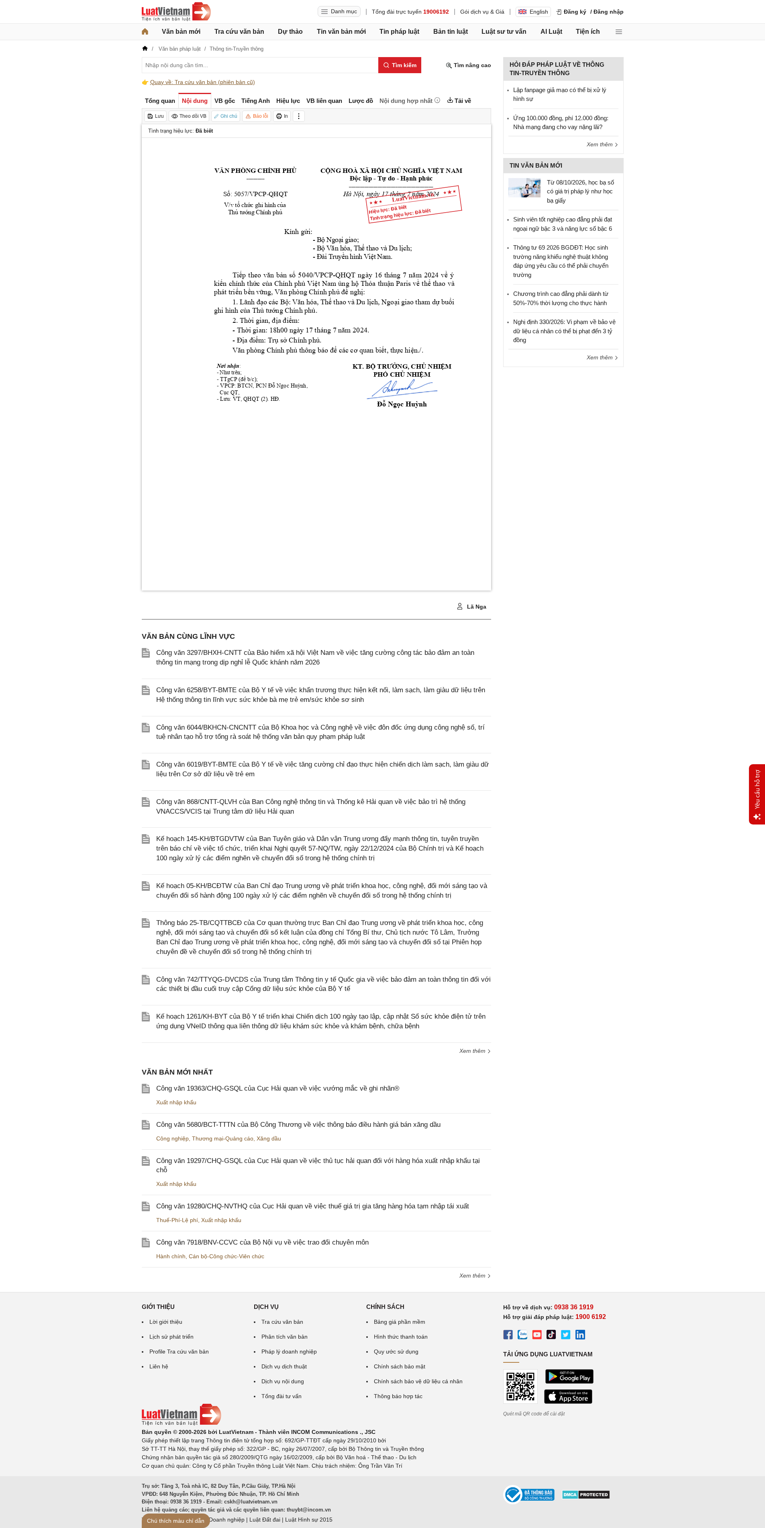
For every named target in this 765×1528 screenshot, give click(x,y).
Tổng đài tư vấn (281, 1396)
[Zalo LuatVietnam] (522, 1336)
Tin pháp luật (399, 31)
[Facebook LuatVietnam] (508, 1336)
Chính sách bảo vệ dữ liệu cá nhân (418, 1381)
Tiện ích (588, 31)
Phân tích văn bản (284, 1336)
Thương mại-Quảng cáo (222, 1138)
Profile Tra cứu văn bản (179, 1351)
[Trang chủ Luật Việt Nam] (176, 11)
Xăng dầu (269, 1138)
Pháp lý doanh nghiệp (289, 1351)
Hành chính (171, 1256)
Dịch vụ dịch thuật (284, 1366)
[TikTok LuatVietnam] (551, 1336)
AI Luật (551, 31)
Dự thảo (290, 31)
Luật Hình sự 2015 (309, 1519)
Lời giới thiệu (165, 1322)
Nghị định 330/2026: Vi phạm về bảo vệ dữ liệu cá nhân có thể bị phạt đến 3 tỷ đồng (564, 330)
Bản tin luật (450, 31)
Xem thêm (473, 1051)
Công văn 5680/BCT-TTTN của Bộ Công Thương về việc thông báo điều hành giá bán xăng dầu (298, 1124)
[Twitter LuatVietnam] (566, 1336)
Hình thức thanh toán (401, 1336)
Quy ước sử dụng (396, 1351)
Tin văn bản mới (341, 31)
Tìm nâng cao (471, 65)
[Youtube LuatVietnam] (537, 1336)
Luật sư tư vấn (503, 31)
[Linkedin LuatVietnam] (580, 1336)
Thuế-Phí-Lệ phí (177, 1220)
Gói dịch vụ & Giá (482, 11)
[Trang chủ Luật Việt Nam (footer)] (181, 1423)
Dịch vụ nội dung (282, 1381)
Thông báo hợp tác (398, 1396)
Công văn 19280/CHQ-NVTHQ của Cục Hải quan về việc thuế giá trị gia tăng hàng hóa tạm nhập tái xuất (312, 1206)
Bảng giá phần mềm (399, 1322)
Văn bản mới (181, 31)
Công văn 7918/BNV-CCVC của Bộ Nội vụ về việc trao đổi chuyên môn (262, 1242)
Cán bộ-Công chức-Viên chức (226, 1256)
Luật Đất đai (264, 1519)
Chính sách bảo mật (399, 1366)
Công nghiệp (172, 1138)
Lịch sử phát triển (171, 1336)
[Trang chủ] (145, 32)
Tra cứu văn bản (239, 31)
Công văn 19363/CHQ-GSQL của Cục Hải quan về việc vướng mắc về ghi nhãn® (278, 1088)
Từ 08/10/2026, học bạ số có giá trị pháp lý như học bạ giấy (580, 191)
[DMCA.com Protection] (586, 1497)
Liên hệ (158, 1366)
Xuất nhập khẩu (176, 1102)
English (539, 11)
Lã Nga (475, 606)
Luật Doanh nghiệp (220, 1519)
